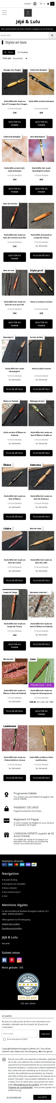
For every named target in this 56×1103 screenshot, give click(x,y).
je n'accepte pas (14, 1097)
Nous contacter (10, 888)
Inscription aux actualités (14, 884)
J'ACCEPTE (42, 1097)
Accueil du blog (10, 879)
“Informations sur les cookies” (26, 1084)
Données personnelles (12, 928)
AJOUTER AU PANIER (14, 123)
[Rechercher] (52, 35)
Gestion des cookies (11, 924)
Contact (27, 3)
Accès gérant (46, 1051)
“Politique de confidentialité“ (20, 1087)
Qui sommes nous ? (12, 892)
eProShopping (31, 1051)
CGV (5, 896)
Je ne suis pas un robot (17, 1039)
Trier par (6, 58)
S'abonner (45, 1034)
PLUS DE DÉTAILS (41, 255)
